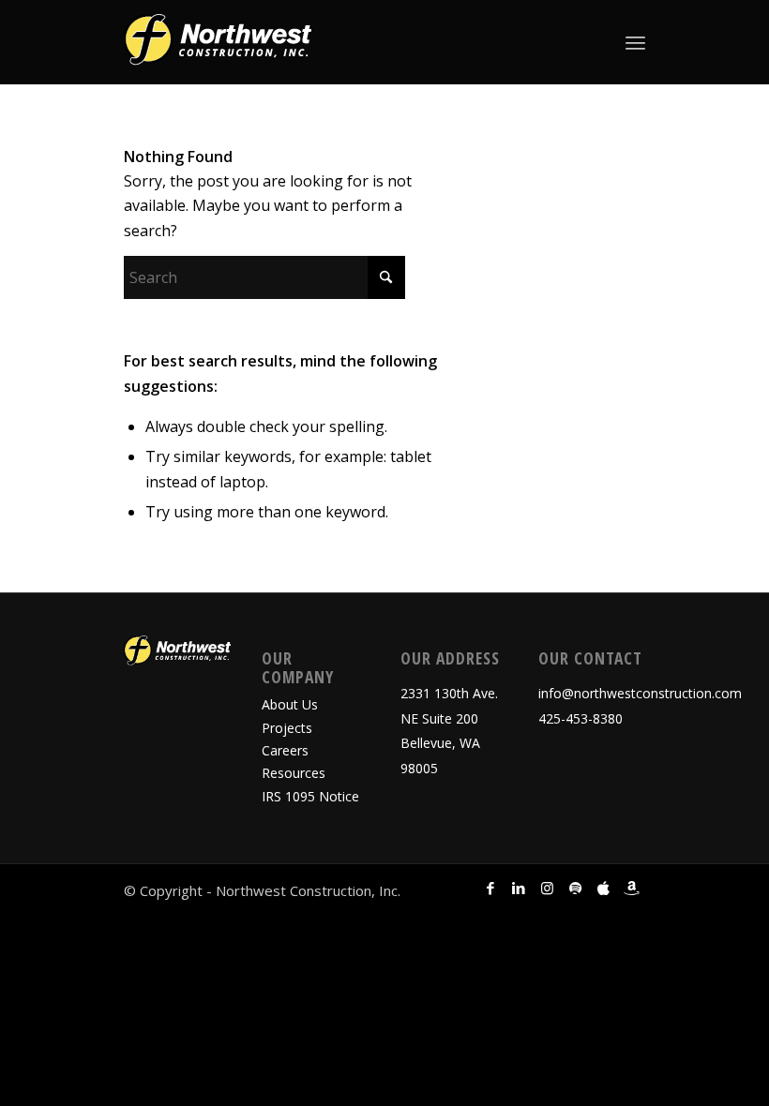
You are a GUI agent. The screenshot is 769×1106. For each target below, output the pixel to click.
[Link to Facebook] (490, 888)
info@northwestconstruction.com (640, 693)
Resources (293, 773)
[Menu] (635, 42)
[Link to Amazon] (631, 888)
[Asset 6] (217, 42)
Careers (285, 750)
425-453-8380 (580, 718)
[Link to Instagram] (547, 888)
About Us (290, 704)
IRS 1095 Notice (310, 796)
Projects (287, 728)
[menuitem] (635, 42)
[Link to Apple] (603, 888)
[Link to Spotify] (575, 888)
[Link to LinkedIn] (519, 888)
